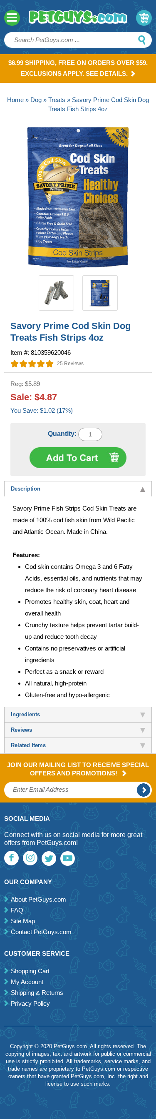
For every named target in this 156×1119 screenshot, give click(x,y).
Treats (56, 99)
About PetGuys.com (38, 899)
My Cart (144, 18)
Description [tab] (25, 489)
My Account (27, 981)
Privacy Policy (30, 1003)
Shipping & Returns (37, 992)
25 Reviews (70, 363)
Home (15, 99)
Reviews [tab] (21, 730)
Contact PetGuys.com (41, 931)
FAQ (17, 910)
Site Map (23, 921)
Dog (36, 99)
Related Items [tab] (28, 745)
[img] (32, 363)
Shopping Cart (30, 970)
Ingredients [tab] (25, 714)
